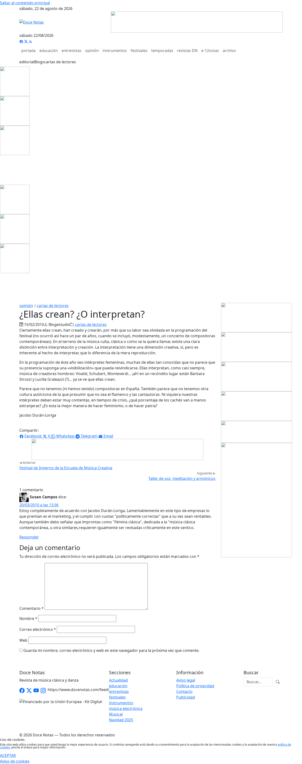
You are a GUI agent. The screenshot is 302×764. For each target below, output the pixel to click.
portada (28, 50)
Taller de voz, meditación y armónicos (181, 478)
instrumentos (115, 50)
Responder (29, 537)
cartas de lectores (60, 61)
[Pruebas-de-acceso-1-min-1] (256, 499)
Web (23, 640)
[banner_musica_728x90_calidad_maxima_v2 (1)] (197, 21)
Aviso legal (185, 680)
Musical (116, 714)
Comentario (31, 608)
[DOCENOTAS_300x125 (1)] (256, 346)
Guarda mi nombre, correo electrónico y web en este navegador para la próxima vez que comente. (111, 650)
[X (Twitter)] (26, 41)
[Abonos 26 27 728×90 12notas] (117, 449)
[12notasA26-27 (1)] (256, 317)
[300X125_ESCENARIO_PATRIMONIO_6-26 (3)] (256, 405)
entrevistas (71, 50)
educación (48, 50)
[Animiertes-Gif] (14, 110)
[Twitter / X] (29, 691)
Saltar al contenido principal (25, 2)
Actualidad (118, 680)
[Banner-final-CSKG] (1, 169)
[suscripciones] (256, 431)
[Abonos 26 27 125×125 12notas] (14, 140)
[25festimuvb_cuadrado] (14, 81)
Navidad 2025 (121, 719)
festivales (139, 50)
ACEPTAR (8, 755)
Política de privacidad (195, 685)
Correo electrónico (37, 629)
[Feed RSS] (31, 41)
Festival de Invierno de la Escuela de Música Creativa (65, 467)
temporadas (162, 50)
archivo (229, 50)
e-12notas (210, 50)
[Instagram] (43, 691)
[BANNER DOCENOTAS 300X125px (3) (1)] (256, 376)
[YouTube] (36, 691)
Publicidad (185, 697)
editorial (26, 61)
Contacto (184, 691)
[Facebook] (21, 41)
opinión (92, 50)
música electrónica (126, 708)
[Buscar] (278, 681)
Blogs (39, 61)
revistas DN (187, 50)
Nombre (28, 618)
